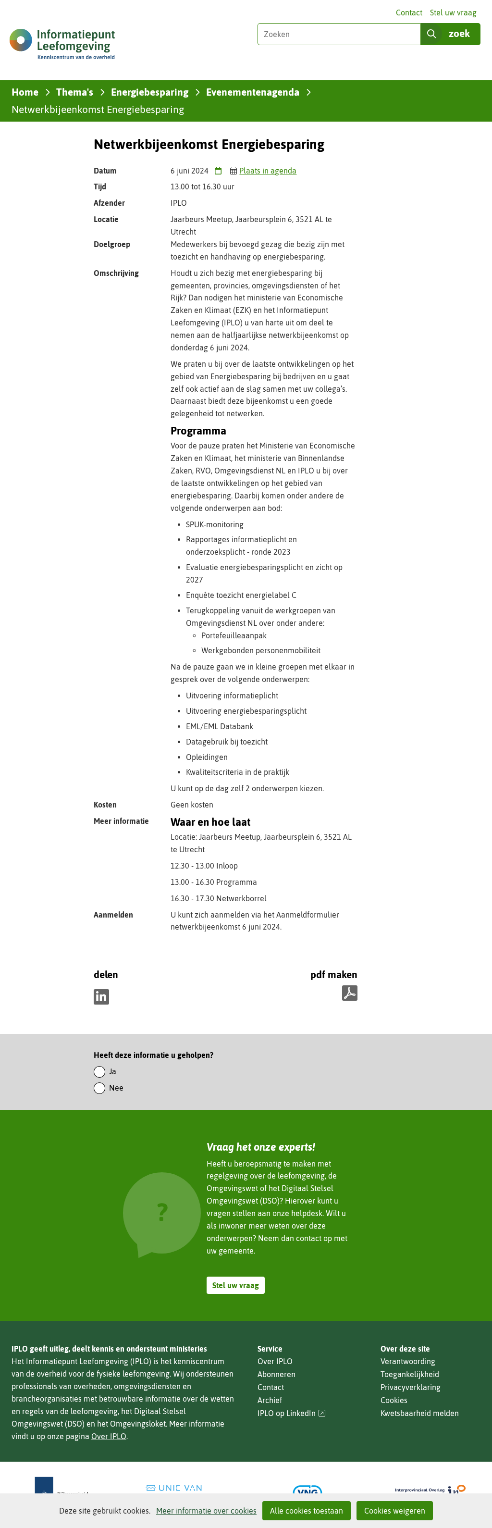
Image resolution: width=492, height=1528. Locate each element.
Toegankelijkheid (410, 1374)
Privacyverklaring (411, 1387)
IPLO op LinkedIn (292, 1413)
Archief (270, 1400)
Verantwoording (408, 1361)
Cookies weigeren (394, 1510)
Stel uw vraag (453, 12)
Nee (116, 1087)
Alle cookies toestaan (306, 1510)
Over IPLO (108, 1436)
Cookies (394, 1400)
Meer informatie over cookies (206, 1510)
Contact (409, 12)
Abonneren (276, 1374)
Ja (112, 1071)
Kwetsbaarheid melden (420, 1413)
